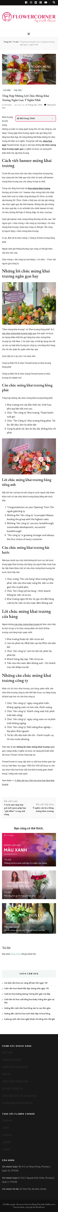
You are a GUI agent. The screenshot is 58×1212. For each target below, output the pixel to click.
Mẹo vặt (8, 926)
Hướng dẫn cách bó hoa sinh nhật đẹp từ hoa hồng (27, 1013)
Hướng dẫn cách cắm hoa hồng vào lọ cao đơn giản (27, 1008)
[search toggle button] (54, 2)
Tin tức (18, 90)
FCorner (8, 105)
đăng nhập (16, 954)
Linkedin (6, 1142)
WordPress (40, 1207)
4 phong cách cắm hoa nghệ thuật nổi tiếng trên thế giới (29, 1019)
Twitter (5, 1127)
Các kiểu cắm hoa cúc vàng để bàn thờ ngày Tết (25, 983)
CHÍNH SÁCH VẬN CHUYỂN (15, 1066)
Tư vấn (7, 90)
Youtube (6, 1149)
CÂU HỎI (6, 1074)
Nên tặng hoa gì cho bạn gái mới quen (20, 895)
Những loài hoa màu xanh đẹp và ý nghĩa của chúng (25, 863)
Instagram (7, 1135)
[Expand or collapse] (52, 118)
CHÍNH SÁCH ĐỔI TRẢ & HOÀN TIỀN (19, 1095)
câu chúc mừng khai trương (27, 624)
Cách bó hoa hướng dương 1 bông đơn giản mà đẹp (27, 994)
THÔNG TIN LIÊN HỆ (11, 1059)
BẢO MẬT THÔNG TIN (12, 1088)
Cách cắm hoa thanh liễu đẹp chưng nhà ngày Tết (26, 988)
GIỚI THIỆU (7, 1052)
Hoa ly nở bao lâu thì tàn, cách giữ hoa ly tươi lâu (24, 930)
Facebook (7, 1120)
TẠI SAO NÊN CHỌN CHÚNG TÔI (17, 1103)
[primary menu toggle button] (29, 34)
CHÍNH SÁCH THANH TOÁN (15, 1081)
